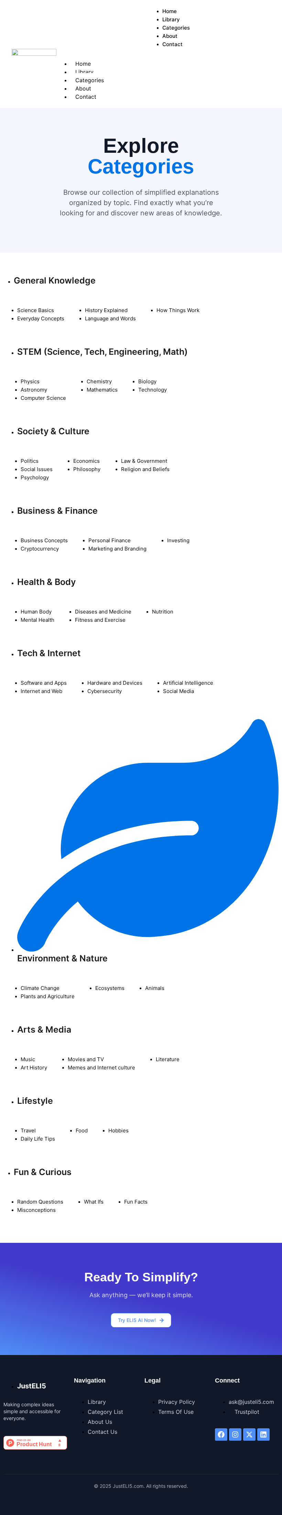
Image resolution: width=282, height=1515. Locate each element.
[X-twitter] (249, 1434)
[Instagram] (235, 1434)
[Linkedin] (263, 1434)
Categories (176, 27)
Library (171, 19)
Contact (172, 44)
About (169, 36)
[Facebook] (221, 1434)
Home (169, 11)
